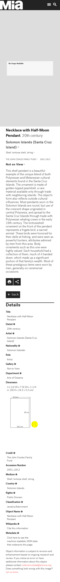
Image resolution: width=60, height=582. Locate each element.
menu (49, 4)
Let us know (12, 572)
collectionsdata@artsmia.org (36, 565)
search (55, 4)
